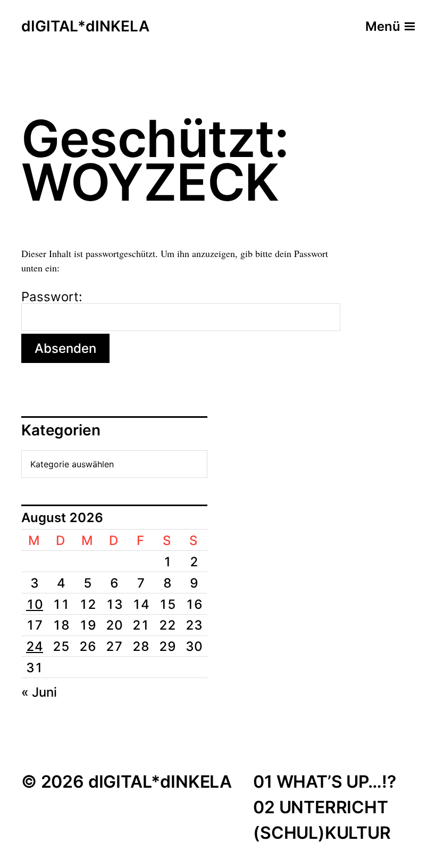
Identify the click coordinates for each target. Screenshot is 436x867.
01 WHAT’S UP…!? (324, 781)
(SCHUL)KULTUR (322, 832)
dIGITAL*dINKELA (85, 27)
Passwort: (51, 297)
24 (34, 646)
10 (34, 604)
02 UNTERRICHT (320, 807)
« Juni (39, 692)
